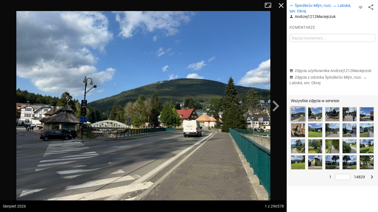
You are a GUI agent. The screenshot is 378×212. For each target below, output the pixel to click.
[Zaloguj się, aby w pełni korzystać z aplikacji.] (360, 7)
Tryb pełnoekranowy (270, 5)
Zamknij (281, 5)
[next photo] (276, 106)
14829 (359, 177)
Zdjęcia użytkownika (333, 70)
